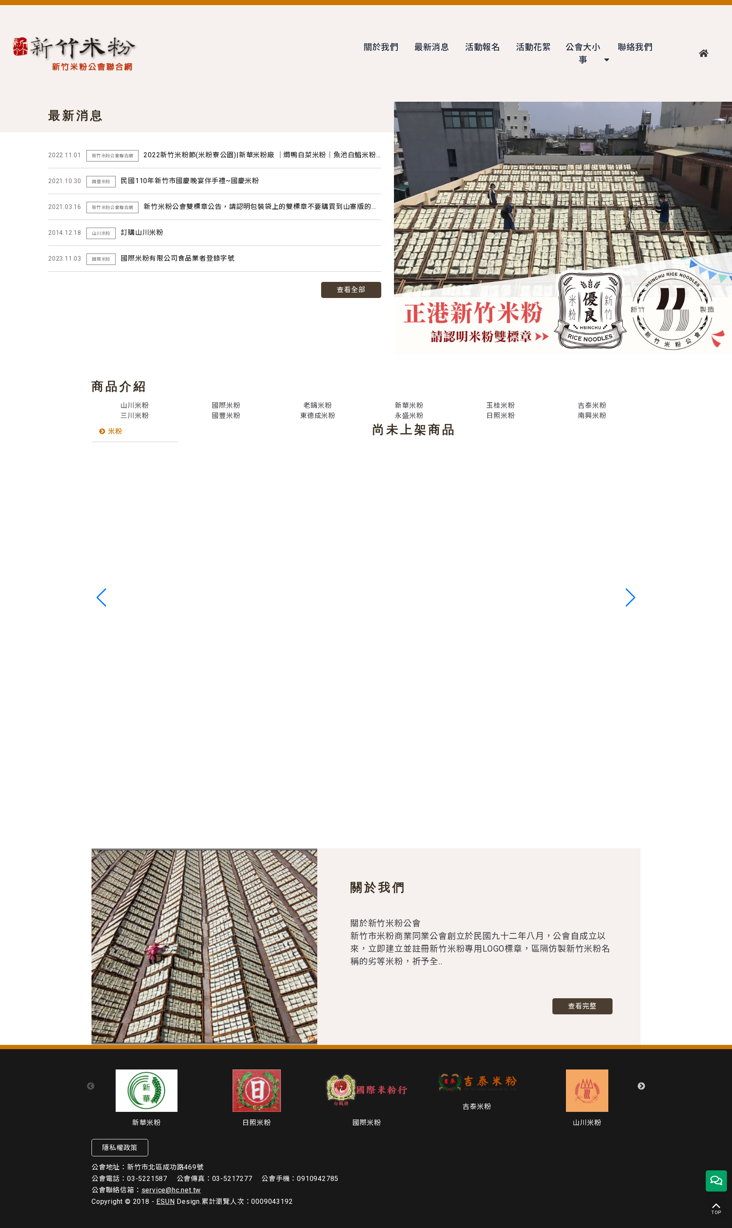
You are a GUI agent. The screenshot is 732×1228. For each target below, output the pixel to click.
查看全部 (351, 290)
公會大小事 (583, 53)
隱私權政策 (120, 1148)
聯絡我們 (635, 47)
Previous (90, 1086)
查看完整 (582, 1006)
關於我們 (381, 47)
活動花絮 (533, 47)
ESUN (165, 1201)
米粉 (115, 431)
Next (641, 1086)
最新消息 (431, 47)
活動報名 (482, 47)
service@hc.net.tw (171, 1190)
